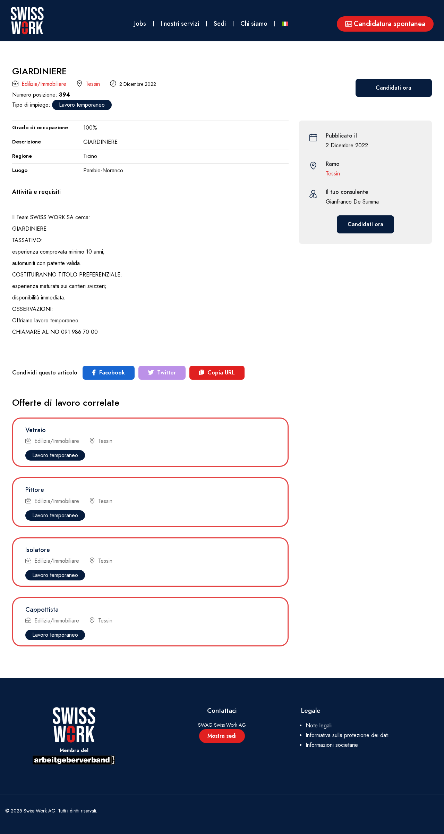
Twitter (165, 373)
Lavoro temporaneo (82, 105)
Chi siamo (253, 23)
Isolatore (37, 549)
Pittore (34, 489)
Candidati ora (393, 88)
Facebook (111, 373)
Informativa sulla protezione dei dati (347, 735)
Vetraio (35, 430)
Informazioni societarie (332, 745)
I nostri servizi (180, 23)
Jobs (140, 23)
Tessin (93, 84)
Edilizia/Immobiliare (44, 84)
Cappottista (42, 609)
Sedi (220, 23)
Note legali (319, 725)
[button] (385, 24)
